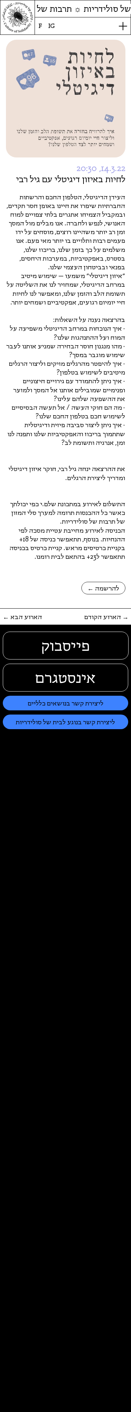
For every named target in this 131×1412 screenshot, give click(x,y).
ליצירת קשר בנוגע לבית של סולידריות (65, 722)
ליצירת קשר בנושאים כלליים (65, 703)
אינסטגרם (65, 677)
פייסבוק (65, 645)
